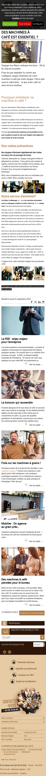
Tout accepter (10, 23)
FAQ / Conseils (6, 739)
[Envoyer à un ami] (43, 302)
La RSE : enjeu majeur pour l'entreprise (14, 340)
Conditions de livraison (9, 721)
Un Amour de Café (35, 749)
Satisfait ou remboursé (25, 668)
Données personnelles (9, 732)
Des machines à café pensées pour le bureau (15, 580)
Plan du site (5, 769)
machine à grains (8, 471)
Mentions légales (7, 736)
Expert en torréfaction (26, 681)
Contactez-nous (9, 754)
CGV (25, 736)
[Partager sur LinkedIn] (39, 302)
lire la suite (34, 364)
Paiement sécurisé (25, 662)
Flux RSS (38, 765)
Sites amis (27, 739)
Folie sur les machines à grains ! (21, 463)
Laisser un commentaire (32, 613)
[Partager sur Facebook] (31, 302)
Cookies (15, 18)
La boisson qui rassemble (17, 402)
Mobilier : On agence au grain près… (13, 525)
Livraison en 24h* (26, 675)
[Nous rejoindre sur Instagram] (9, 652)
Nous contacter (7, 718)
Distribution (26, 752)
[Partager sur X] (35, 302)
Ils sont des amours (11, 752)
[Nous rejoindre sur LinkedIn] (4, 652)
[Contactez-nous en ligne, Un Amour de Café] (23, 701)
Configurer (38, 23)
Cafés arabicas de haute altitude (13, 749)
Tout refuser (25, 23)
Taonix (31, 765)
